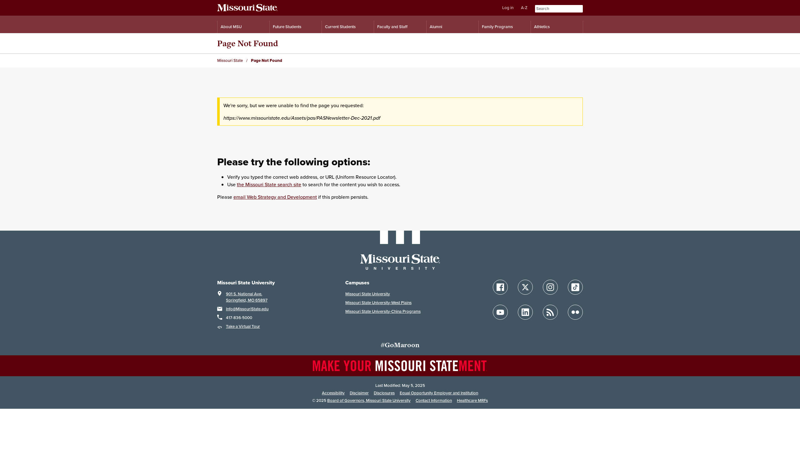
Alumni (436, 27)
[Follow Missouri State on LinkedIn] (525, 312)
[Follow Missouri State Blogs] (550, 312)
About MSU (231, 27)
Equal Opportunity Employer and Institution (439, 393)
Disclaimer (359, 393)
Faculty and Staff (392, 27)
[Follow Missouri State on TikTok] (575, 287)
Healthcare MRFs (472, 400)
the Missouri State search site (269, 184)
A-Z (524, 8)
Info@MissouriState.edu (247, 309)
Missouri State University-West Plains (378, 303)
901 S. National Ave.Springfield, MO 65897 (247, 297)
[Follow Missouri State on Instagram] (550, 287)
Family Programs (497, 27)
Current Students (340, 27)
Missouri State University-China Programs (383, 311)
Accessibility (333, 393)
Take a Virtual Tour (243, 326)
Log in (507, 8)
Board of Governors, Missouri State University (369, 400)
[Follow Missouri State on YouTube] (500, 312)
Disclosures (384, 393)
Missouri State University (367, 294)
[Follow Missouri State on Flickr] (575, 312)
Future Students (287, 27)
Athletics (542, 27)
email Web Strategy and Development (275, 196)
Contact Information (434, 400)
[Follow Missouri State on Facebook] (500, 287)
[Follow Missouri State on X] (525, 287)
